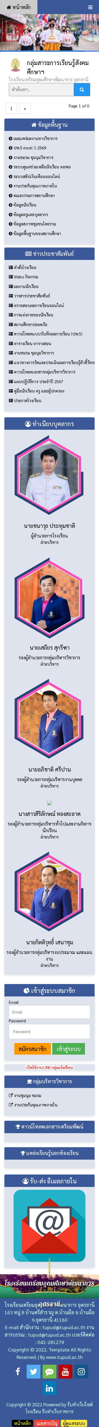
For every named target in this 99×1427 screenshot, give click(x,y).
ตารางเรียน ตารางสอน (32, 343)
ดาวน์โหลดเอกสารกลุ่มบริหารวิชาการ (44, 371)
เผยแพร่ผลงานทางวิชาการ (34, 138)
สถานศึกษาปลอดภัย (30, 324)
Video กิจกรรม (25, 276)
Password (17, 1020)
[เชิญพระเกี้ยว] (49, 32)
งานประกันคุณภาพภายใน (34, 185)
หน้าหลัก (21, 7)
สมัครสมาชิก (32, 1048)
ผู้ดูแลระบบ (74, 1423)
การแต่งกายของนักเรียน (33, 314)
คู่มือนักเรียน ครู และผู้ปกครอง (38, 390)
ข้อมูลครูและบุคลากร (30, 214)
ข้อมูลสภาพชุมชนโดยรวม (34, 223)
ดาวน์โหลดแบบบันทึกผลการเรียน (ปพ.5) (47, 333)
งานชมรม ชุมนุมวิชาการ (32, 157)
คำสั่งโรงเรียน (24, 267)
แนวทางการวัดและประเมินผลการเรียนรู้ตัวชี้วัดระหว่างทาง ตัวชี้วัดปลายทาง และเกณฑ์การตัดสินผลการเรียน (54, 362)
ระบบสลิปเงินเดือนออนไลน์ (36, 176)
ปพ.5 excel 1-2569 (29, 147)
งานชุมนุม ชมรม (27, 1095)
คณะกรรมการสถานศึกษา (33, 195)
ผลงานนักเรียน (25, 286)
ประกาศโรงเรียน (27, 400)
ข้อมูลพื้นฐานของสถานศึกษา (36, 233)
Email (14, 1002)
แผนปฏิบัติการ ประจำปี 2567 (38, 381)
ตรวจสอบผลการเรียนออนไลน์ (38, 305)
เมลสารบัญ (46, 1423)
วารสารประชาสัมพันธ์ (31, 295)
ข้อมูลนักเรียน (24, 204)
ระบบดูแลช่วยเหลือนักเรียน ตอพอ (41, 166)
